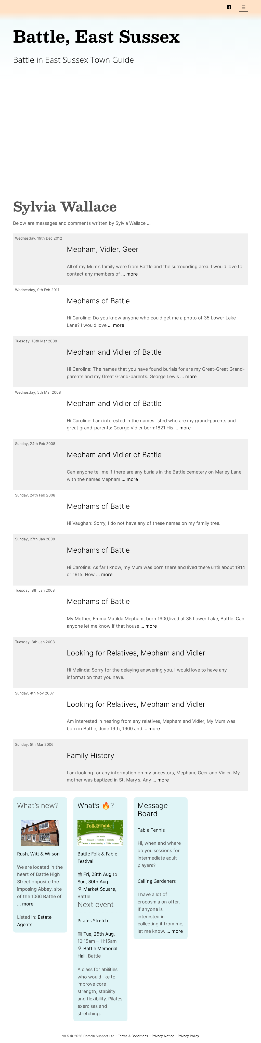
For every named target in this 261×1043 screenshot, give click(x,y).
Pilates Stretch (92, 920)
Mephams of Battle (98, 300)
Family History (90, 755)
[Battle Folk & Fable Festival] (100, 833)
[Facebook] (229, 7)
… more (129, 274)
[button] (243, 7)
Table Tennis (151, 830)
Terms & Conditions (133, 1036)
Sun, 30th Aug (92, 881)
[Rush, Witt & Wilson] (40, 833)
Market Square (99, 889)
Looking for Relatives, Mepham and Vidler (136, 653)
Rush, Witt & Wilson (38, 854)
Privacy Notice (163, 1036)
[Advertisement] (130, 122)
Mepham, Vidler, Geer (102, 249)
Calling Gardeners (157, 881)
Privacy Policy (188, 1036)
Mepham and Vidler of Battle (114, 352)
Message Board (153, 809)
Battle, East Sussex (96, 35)
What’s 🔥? (95, 805)
